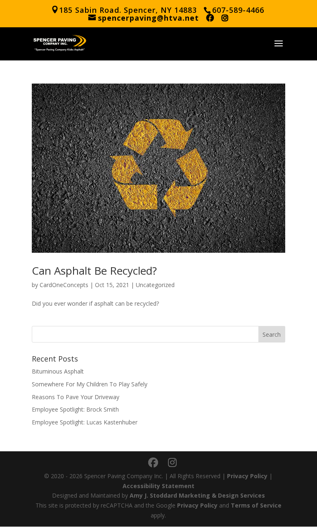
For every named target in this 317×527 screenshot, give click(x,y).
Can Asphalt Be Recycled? (94, 270)
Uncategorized (155, 285)
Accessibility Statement (158, 486)
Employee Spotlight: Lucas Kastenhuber (84, 422)
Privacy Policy (247, 476)
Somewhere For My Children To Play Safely (89, 384)
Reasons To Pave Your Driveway (75, 397)
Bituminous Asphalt (58, 371)
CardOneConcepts (64, 285)
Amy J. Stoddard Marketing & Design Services (197, 495)
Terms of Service (256, 505)
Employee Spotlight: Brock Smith (75, 409)
